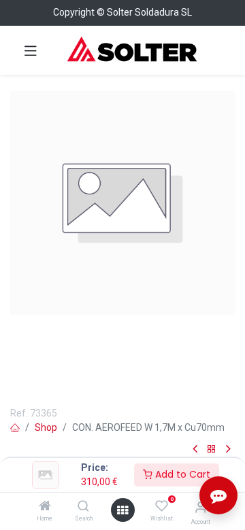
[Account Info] (200, 507)
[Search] (83, 506)
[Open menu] (122, 510)
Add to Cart (181, 474)
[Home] (45, 506)
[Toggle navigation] (30, 50)
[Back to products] (211, 449)
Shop (46, 427)
